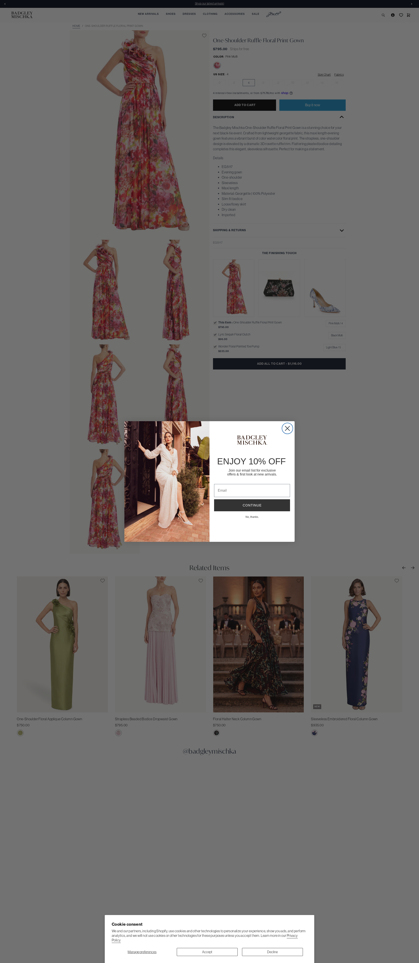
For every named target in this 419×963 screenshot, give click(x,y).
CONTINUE (252, 505)
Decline (272, 952)
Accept (207, 952)
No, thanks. (252, 517)
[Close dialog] (287, 428)
